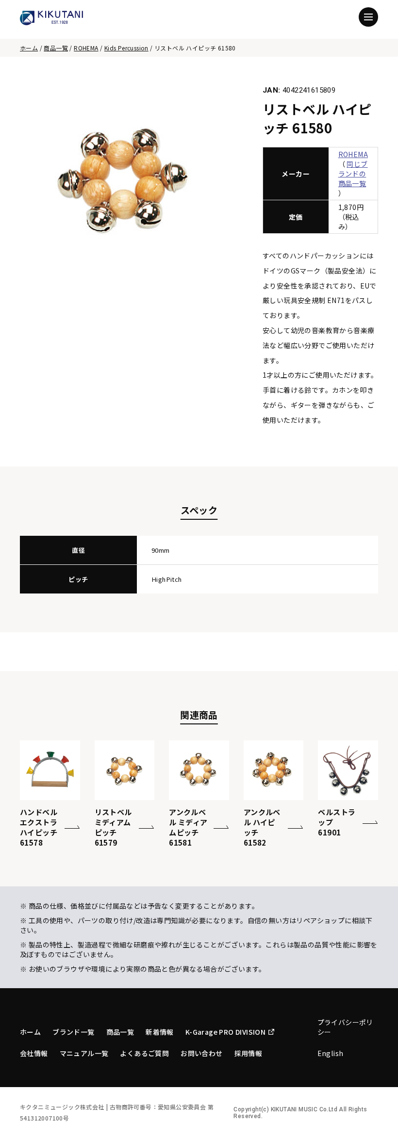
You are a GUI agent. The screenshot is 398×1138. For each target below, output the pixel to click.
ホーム (29, 48)
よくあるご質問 (144, 1053)
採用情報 (248, 1053)
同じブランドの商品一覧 (353, 173)
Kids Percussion (126, 48)
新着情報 (160, 1032)
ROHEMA (86, 48)
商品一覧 (56, 48)
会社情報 (34, 1053)
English (330, 1053)
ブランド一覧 (73, 1032)
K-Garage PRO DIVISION (225, 1032)
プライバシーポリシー (345, 1027)
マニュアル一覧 (84, 1053)
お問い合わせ (201, 1053)
